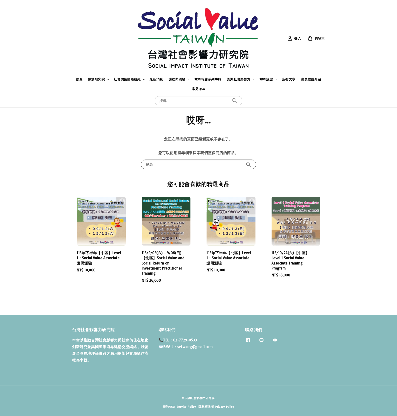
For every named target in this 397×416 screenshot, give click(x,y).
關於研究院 (96, 79)
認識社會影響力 (238, 79)
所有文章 (288, 79)
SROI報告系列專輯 (207, 79)
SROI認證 (266, 79)
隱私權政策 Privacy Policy (216, 406)
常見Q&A (198, 89)
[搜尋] (234, 100)
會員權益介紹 (311, 79)
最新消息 (156, 79)
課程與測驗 (177, 79)
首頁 (79, 79)
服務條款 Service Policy (179, 406)
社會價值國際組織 (127, 79)
